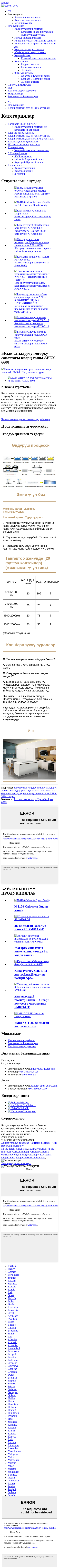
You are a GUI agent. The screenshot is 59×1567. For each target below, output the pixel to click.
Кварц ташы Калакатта (14, 1148)
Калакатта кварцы (31, 67)
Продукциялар (16, 25)
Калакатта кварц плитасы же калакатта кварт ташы (37, 33)
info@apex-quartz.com (43, 1068)
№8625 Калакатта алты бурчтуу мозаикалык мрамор (32, 195)
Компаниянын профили (27, 17)
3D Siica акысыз (30, 81)
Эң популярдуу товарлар (15, 1142)
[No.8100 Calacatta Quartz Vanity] (32, 900)
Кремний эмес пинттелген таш (38, 58)
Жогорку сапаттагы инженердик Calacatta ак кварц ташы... (32, 249)
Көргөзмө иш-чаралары (27, 20)
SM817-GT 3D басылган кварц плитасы (31, 1024)
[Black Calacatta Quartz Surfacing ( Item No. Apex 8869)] (32, 964)
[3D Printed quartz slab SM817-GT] (32, 1016)
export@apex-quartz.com (44, 1085)
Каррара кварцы (30, 64)
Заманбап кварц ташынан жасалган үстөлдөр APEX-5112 (31, 325)
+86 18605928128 (29, 1071)
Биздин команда (23, 23)
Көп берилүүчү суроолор (22, 90)
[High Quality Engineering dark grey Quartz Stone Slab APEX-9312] (32, 941)
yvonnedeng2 (29, 1074)
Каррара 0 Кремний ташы (35, 78)
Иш (10, 87)
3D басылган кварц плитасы (30, 52)
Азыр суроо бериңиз (12, 1137)
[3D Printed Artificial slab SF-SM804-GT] (32, 919)
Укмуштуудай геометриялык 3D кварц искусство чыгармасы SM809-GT (31, 1002)
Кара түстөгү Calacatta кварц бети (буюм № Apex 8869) (30, 232)
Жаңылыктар (15, 93)
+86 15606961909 (37, 1088)
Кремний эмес (22, 55)
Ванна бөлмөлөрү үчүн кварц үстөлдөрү (25, 1153)
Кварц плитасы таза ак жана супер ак (35, 40)
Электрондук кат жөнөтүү (16, 1163)
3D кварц (26, 70)
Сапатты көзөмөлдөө (19, 84)
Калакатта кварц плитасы (28, 28)
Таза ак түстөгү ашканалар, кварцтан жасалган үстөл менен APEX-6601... (32, 285)
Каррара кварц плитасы (27, 37)
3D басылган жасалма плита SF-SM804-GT (30, 927)
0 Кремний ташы (23, 73)
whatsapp (45, 419)
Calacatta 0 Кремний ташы (35, 75)
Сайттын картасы (40, 1142)
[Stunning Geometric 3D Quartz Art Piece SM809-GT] (32, 990)
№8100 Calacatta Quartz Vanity (30, 205)
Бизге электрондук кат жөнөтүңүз (20, 419)
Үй (9, 11)
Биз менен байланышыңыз (23, 96)
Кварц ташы (21, 61)
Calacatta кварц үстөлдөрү (26, 1151)
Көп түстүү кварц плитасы (29, 49)
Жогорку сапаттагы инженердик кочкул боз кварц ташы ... (31, 951)
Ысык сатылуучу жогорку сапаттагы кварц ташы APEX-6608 (31, 343)
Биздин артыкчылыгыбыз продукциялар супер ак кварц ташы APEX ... (31, 309)
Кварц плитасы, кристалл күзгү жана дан (31, 138)
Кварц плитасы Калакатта (30, 1157)
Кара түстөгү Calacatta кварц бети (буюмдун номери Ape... (30, 974)
